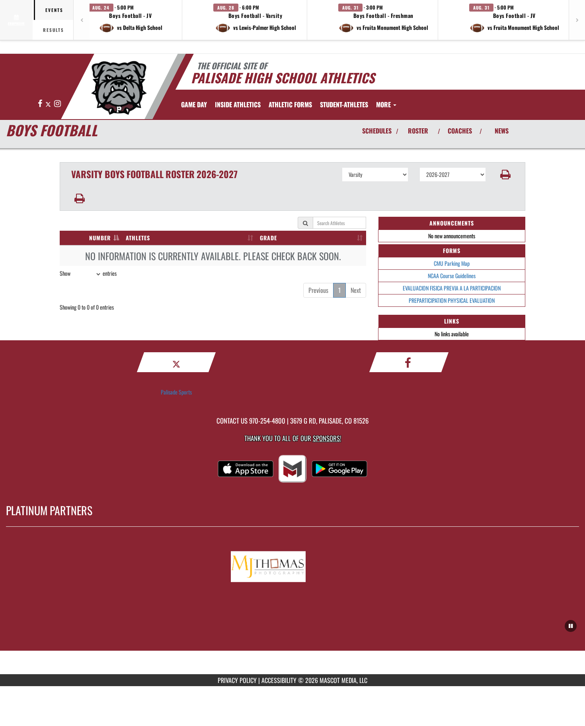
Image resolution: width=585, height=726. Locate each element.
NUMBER (100, 237)
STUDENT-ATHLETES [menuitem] (344, 104)
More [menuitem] (384, 104)
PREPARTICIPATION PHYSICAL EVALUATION (452, 300)
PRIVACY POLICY (237, 680)
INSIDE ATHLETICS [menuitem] (238, 104)
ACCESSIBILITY (278, 680)
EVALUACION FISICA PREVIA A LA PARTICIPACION (452, 288)
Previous (318, 290)
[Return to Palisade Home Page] (119, 87)
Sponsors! (327, 438)
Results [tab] (53, 30)
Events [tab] (54, 10)
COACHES (460, 131)
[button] (130, 20)
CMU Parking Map (452, 263)
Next (356, 290)
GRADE (268, 237)
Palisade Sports (176, 392)
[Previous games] (82, 20)
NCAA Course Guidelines (452, 275)
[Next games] (577, 20)
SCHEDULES (377, 131)
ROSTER (418, 131)
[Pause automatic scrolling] (571, 626)
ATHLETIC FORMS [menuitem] (290, 104)
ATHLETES (138, 237)
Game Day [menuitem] (194, 104)
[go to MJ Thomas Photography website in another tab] (292, 565)
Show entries (88, 273)
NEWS (502, 131)
